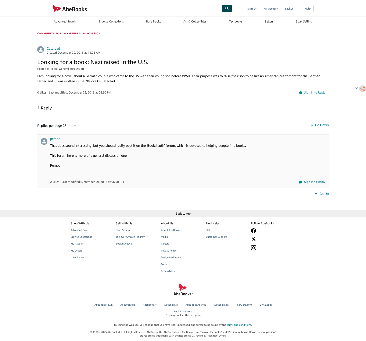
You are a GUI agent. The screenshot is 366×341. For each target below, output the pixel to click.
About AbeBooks (170, 230)
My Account (271, 8)
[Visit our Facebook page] (270, 230)
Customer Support (216, 236)
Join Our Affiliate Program (130, 236)
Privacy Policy (168, 250)
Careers (165, 243)
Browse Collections (111, 21)
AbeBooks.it (171, 304)
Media (164, 236)
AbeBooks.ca (221, 304)
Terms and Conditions (239, 324)
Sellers (269, 21)
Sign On (252, 8)
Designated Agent (171, 257)
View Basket (77, 257)
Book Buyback (124, 243)
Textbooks (235, 21)
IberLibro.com (244, 304)
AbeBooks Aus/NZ (196, 304)
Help (308, 8)
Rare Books (153, 21)
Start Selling (304, 21)
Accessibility (168, 271)
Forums (165, 264)
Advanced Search (65, 21)
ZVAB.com (266, 304)
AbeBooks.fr (149, 304)
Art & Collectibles (195, 21)
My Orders (76, 250)
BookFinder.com (183, 313)
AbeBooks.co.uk (103, 304)
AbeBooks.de (127, 304)
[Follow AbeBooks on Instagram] (270, 248)
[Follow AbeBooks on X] (270, 239)
